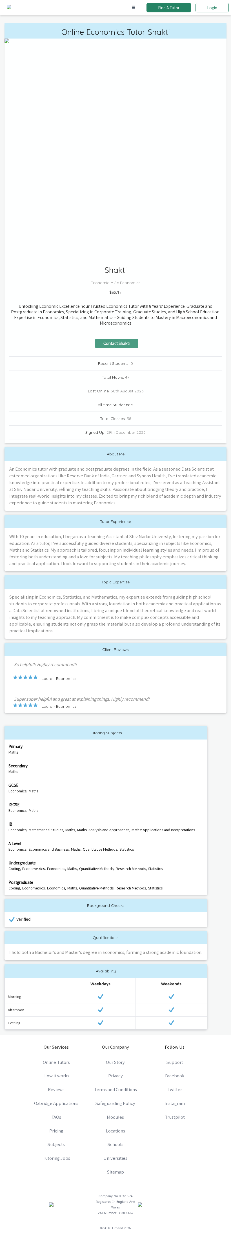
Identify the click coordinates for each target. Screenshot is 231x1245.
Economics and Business (49, 849)
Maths (13, 752)
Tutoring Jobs (56, 1158)
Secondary (18, 765)
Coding (14, 868)
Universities (115, 1158)
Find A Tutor (168, 7)
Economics (17, 791)
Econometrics (33, 868)
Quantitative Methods (100, 849)
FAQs (56, 1117)
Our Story (115, 1062)
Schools (115, 1144)
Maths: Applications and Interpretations (163, 829)
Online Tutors (56, 1062)
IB (10, 824)
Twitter (174, 1089)
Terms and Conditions (115, 1089)
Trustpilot (175, 1117)
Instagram (175, 1103)
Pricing (56, 1131)
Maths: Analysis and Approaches (103, 829)
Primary (15, 746)
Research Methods (131, 868)
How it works (56, 1075)
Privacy (115, 1075)
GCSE (13, 785)
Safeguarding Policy (115, 1103)
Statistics (126, 849)
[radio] (15, 677)
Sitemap (115, 1172)
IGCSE (13, 804)
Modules (115, 1117)
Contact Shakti (116, 343)
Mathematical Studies (46, 829)
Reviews (56, 1089)
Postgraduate (20, 882)
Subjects (56, 1144)
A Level (14, 843)
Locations (115, 1131)
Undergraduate (22, 863)
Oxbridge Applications (56, 1103)
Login (212, 7)
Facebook (175, 1075)
